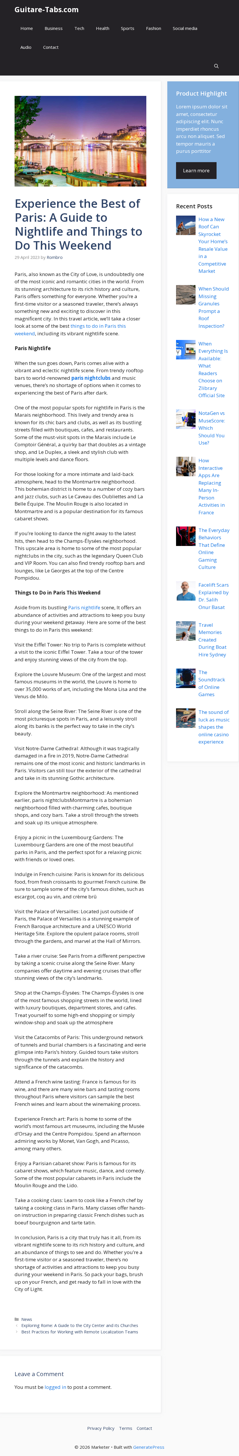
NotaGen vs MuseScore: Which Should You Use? (211, 428)
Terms (125, 1428)
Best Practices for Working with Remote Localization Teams (79, 1332)
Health (102, 28)
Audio (25, 47)
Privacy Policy (101, 1428)
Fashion (153, 28)
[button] (216, 66)
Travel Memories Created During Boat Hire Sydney (212, 640)
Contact (51, 47)
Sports (127, 28)
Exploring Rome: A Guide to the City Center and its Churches (79, 1325)
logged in (55, 1387)
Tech (79, 28)
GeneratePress (148, 1447)
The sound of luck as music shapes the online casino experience (214, 727)
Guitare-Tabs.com (47, 9)
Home (26, 28)
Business (54, 28)
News (26, 1319)
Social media (185, 28)
